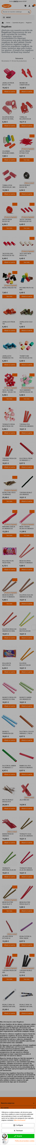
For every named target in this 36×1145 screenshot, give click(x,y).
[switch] (4, 1142)
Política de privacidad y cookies (24, 1141)
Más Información (19, 1120)
